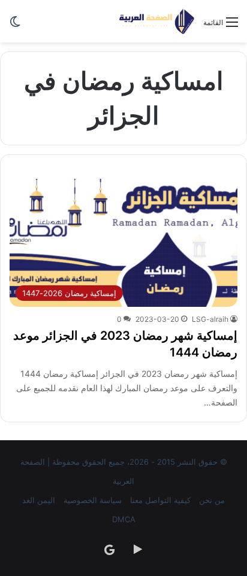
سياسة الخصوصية (93, 500)
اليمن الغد (38, 500)
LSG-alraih (210, 319)
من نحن (212, 500)
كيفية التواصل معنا (160, 500)
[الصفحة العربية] (156, 21)
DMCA (123, 519)
